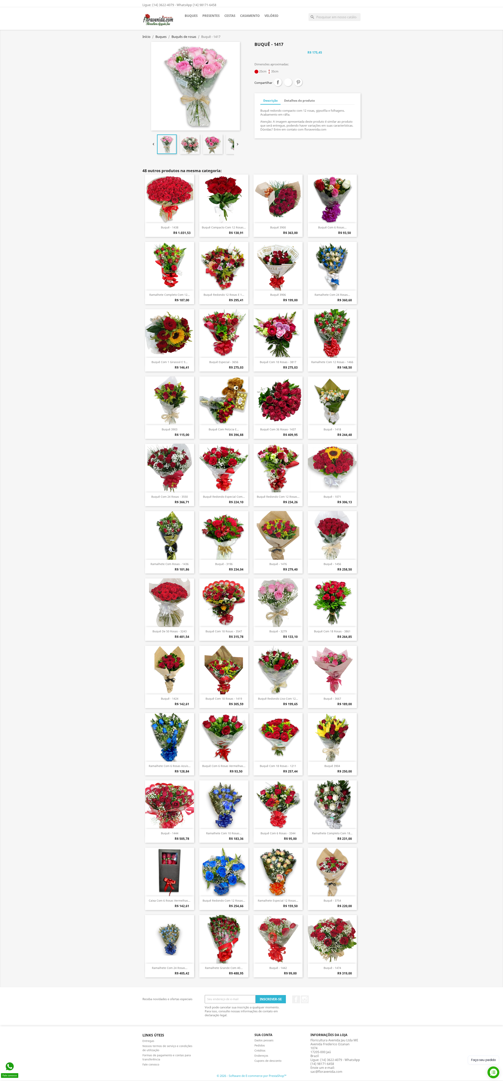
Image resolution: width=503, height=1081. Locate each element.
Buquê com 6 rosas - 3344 (278, 833)
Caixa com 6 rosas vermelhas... (169, 900)
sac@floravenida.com (326, 1071)
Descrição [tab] (270, 100)
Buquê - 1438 (169, 227)
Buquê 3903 (169, 429)
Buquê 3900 (278, 227)
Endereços (261, 1055)
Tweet (288, 82)
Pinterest (298, 82)
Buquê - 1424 (169, 698)
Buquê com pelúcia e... (224, 429)
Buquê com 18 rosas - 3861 (332, 631)
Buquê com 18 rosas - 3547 (224, 631)
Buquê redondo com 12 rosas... (278, 497)
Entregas (148, 1041)
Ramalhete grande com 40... (224, 968)
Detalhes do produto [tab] (299, 100)
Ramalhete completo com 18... (332, 833)
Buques (191, 16)
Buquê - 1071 (332, 497)
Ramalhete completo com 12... (169, 295)
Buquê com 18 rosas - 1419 (224, 698)
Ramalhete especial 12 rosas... (278, 900)
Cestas (229, 16)
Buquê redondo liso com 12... (278, 698)
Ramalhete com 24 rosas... (332, 295)
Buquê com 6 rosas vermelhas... (223, 766)
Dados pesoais (264, 1040)
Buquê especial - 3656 (223, 362)
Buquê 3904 (332, 766)
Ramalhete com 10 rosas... (224, 833)
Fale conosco (150, 1064)
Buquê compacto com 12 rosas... (224, 227)
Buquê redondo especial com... (224, 497)
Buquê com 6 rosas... (332, 227)
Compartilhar (278, 82)
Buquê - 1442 (278, 968)
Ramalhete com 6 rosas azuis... (170, 766)
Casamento (250, 16)
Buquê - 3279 (278, 631)
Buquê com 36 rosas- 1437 (278, 429)
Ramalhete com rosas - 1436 (170, 564)
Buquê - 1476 (278, 564)
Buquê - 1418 (332, 429)
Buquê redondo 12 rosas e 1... (224, 295)
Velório (271, 16)
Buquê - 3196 (224, 564)
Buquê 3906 (278, 295)
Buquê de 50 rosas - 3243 (169, 631)
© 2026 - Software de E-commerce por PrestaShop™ (251, 1076)
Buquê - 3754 (332, 900)
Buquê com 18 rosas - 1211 (278, 766)
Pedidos (259, 1045)
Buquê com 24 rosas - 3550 (169, 497)
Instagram (305, 999)
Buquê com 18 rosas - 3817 (278, 362)
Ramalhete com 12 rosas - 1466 (332, 362)
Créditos (259, 1050)
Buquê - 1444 (169, 833)
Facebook (296, 999)
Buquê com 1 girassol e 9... (169, 362)
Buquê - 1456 (332, 564)
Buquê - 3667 (332, 698)
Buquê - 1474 (332, 968)
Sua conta (263, 1035)
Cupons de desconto (267, 1061)
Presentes (211, 16)
